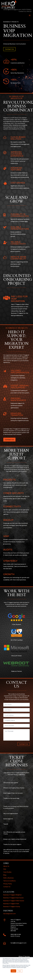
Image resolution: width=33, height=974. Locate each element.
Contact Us (22, 11)
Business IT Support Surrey (11, 906)
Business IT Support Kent (11, 903)
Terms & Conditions (9, 881)
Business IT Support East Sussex (13, 898)
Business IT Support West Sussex (13, 900)
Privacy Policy (7, 884)
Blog (4, 875)
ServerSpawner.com (9, 913)
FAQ (4, 869)
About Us (6, 866)
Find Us (29, 11)
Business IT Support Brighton (12, 895)
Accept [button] (13, 971)
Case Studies (7, 872)
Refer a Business (8, 878)
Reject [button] (19, 971)
